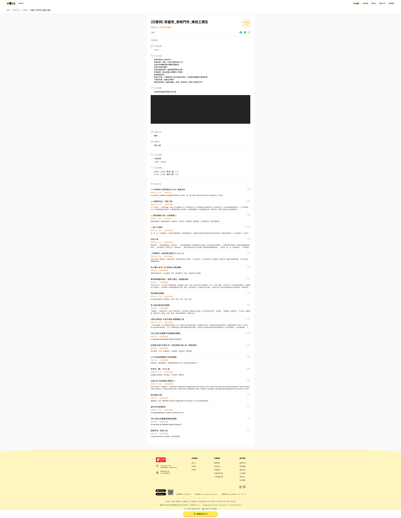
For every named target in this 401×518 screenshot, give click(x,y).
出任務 (173, 501)
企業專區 (391, 3)
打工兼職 (356, 3)
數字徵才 (233, 501)
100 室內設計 (193, 501)
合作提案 (242, 480)
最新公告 (382, 3)
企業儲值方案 (218, 473)
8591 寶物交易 (202, 501)
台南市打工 (16, 10)
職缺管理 (217, 463)
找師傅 (178, 501)
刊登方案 (217, 466)
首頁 (8, 10)
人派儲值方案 (218, 477)
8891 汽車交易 (211, 501)
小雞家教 (365, 3)
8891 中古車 (226, 501)
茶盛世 (25, 10)
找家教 (194, 470)
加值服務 (217, 470)
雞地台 (374, 3)
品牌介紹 (242, 463)
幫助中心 (242, 477)
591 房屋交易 (184, 501)
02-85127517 (187, 494)
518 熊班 (167, 501)
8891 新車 (219, 501)
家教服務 (242, 466)
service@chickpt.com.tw (209, 494)
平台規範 (242, 473)
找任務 (194, 466)
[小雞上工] (11, 3)
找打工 (194, 463)
